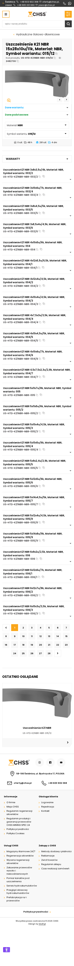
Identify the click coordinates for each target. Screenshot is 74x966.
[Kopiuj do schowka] (56, 53)
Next (66, 99)
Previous (59, 99)
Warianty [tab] (13, 159)
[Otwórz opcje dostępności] (6, 949)
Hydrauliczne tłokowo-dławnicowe (38, 34)
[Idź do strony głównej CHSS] (19, 762)
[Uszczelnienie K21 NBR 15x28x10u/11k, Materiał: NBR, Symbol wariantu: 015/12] (37, 84)
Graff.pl (42, 923)
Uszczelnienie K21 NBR (37, 728)
